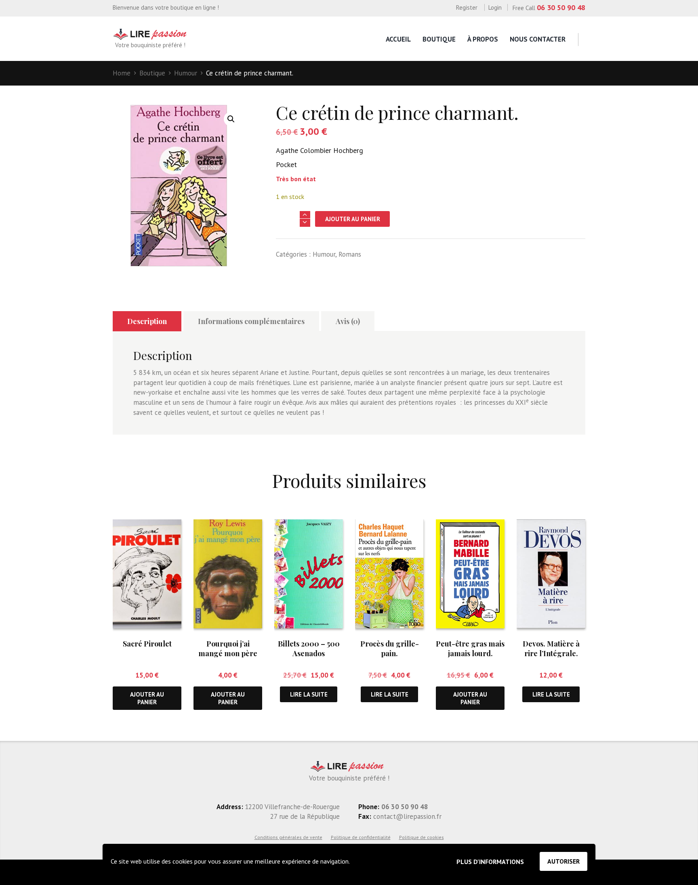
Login (495, 7)
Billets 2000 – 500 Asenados (309, 648)
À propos (482, 39)
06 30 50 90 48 (561, 7)
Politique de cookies (421, 837)
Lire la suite (309, 694)
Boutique (439, 39)
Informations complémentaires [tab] (251, 321)
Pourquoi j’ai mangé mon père (227, 648)
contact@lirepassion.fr (406, 816)
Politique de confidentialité (361, 837)
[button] (231, 119)
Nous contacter (538, 39)
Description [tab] (147, 321)
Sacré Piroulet (147, 644)
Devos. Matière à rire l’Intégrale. (551, 648)
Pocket (286, 164)
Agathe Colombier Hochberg (319, 150)
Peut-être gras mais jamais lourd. (470, 648)
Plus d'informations (490, 862)
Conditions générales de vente (288, 837)
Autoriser (563, 861)
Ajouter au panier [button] (147, 698)
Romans (349, 254)
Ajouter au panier (352, 219)
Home (121, 73)
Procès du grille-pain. (389, 648)
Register (466, 7)
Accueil (398, 39)
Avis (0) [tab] (348, 321)
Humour (185, 73)
